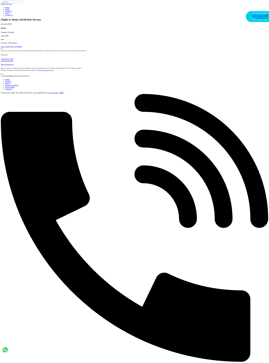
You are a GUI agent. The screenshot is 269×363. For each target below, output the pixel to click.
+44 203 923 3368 (7, 59)
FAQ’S (7, 13)
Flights (7, 9)
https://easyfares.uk (7, 64)
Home (7, 7)
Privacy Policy (10, 87)
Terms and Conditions (44, 70)
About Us (8, 11)
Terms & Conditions (11, 85)
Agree (61, 93)
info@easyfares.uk (7, 61)
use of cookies (53, 93)
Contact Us (9, 15)
